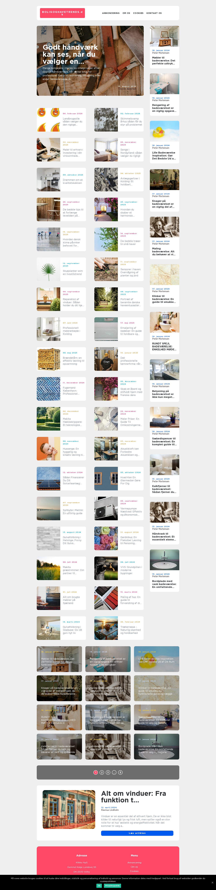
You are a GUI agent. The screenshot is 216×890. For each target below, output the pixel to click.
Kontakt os (154, 13)
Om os (126, 13)
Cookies (138, 13)
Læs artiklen (137, 833)
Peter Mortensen (160, 53)
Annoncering (111, 13)
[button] (87, 91)
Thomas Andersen (127, 89)
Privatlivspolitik (112, 886)
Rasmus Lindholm (110, 810)
